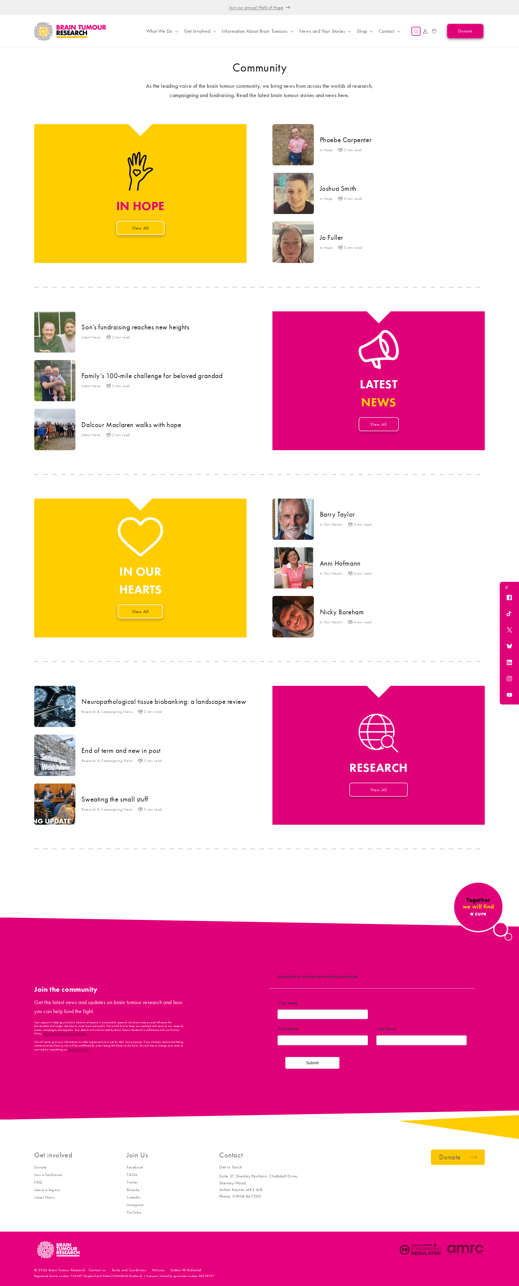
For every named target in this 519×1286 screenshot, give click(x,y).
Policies (158, 1270)
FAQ (38, 1182)
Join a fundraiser (48, 1174)
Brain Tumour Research (67, 1270)
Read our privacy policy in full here (65, 1033)
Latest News (44, 1197)
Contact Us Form (78, 1049)
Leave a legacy (47, 1189)
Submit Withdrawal (186, 1270)
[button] (162, 31)
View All (140, 228)
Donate (40, 1167)
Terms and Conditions (129, 1270)
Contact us (97, 1270)
